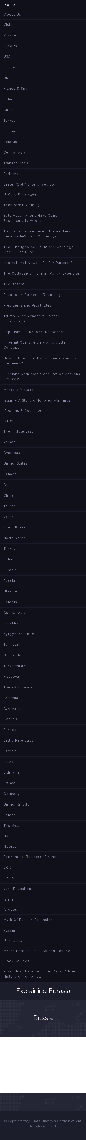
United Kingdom (18, 804)
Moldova (11, 676)
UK (6, 78)
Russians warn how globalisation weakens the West (42, 376)
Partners (11, 174)
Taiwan (10, 506)
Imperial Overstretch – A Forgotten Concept (36, 345)
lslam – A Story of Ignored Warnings (37, 400)
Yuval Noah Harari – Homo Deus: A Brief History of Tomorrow (40, 974)
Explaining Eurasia (43, 991)
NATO (9, 836)
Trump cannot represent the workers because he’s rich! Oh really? (37, 234)
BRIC (8, 867)
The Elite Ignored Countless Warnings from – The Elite (38, 249)
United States (16, 463)
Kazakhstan (14, 623)
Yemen (10, 442)
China (9, 110)
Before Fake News (20, 194)
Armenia (11, 698)
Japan (9, 517)
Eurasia (10, 570)
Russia (9, 131)
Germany (12, 794)
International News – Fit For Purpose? (38, 263)
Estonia (10, 751)
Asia (7, 485)
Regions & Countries (23, 410)
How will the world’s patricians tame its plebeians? (40, 360)
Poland (10, 815)
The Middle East (18, 431)
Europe (10, 67)
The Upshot (14, 284)
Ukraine (10, 591)
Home (9, 4)
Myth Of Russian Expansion (28, 920)
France (10, 783)
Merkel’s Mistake (19, 390)
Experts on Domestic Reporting (32, 295)
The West (12, 825)
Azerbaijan (13, 708)
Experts (10, 46)
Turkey (10, 120)
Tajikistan (12, 644)
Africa (9, 421)
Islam (8, 899)
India (8, 99)
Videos (10, 909)
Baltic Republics (19, 740)
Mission (10, 35)
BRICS (9, 878)
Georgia (11, 719)
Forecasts (13, 940)
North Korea (15, 538)
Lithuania (12, 772)
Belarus (10, 142)
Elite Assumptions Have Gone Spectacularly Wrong (31, 218)
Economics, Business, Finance (31, 857)
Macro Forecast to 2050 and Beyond (37, 951)
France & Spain (17, 88)
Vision (9, 24)
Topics (10, 846)
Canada (10, 474)
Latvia (9, 762)
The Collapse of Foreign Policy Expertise (42, 273)
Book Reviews (17, 961)
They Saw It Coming (22, 205)
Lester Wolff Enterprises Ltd (30, 184)
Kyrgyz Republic (19, 634)
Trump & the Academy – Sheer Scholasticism (32, 318)
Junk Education (17, 889)
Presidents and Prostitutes (28, 305)
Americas (12, 453)
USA (7, 56)
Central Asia (15, 152)
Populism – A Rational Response (33, 332)
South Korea (15, 527)
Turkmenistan (16, 666)
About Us (12, 14)
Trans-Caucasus (18, 687)
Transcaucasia (16, 163)
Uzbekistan (14, 655)
